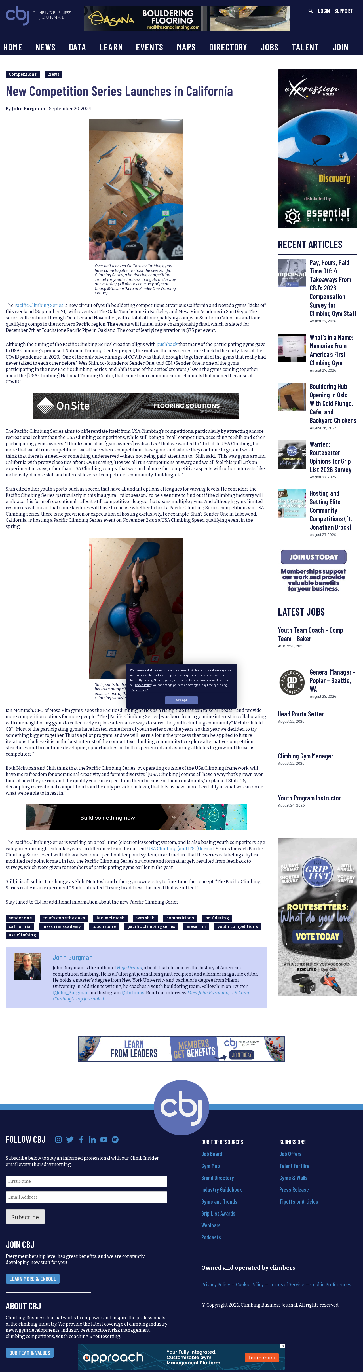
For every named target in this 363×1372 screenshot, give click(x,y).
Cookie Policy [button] (143, 685)
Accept (181, 700)
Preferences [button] (139, 690)
